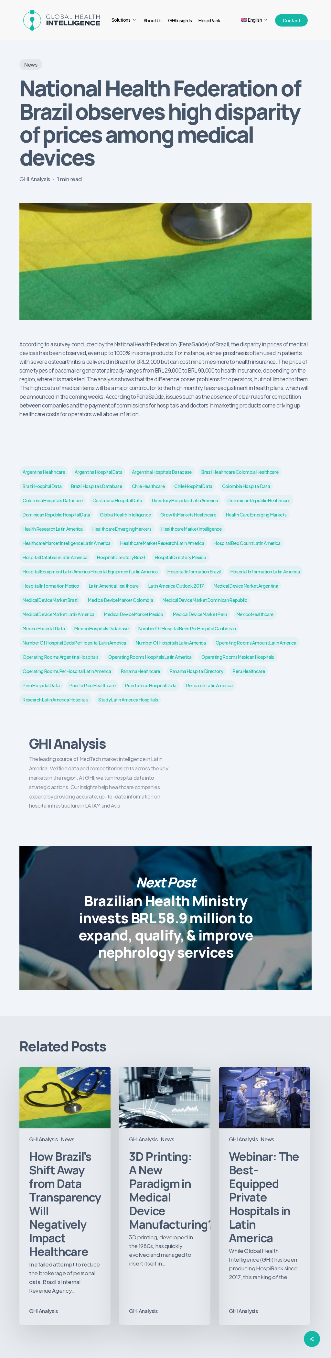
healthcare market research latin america (162, 543)
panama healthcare (140, 671)
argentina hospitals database (161, 472)
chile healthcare (148, 486)
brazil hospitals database (96, 486)
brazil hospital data (42, 486)
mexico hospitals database (101, 628)
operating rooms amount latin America (256, 643)
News (30, 64)
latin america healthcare (114, 586)
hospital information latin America (265, 571)
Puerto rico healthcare (92, 685)
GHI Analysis (34, 178)
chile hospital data (193, 486)
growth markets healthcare (188, 514)
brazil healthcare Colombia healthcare (239, 472)
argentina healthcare (44, 472)
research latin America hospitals (56, 699)
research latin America (209, 685)
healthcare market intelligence (191, 529)
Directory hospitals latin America (185, 500)
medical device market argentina (246, 586)
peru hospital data (41, 685)
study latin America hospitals (128, 699)
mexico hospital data (44, 628)
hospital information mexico (51, 586)
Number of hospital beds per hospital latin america (74, 643)
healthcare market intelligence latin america (67, 543)
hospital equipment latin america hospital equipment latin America (90, 571)
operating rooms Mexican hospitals (237, 657)
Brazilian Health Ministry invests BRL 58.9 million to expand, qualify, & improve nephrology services (165, 918)
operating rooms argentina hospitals (61, 657)
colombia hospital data (246, 486)
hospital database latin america (55, 557)
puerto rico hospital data (150, 685)
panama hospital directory (196, 671)
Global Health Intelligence (125, 514)
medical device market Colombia (120, 600)
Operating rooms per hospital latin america (67, 671)
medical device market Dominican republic (205, 600)
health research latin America (53, 529)
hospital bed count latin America (247, 543)
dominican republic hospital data (56, 514)
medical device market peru (200, 614)
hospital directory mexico (180, 557)
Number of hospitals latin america (171, 643)
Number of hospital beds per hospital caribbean (187, 628)
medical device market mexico (133, 614)
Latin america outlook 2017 (176, 586)
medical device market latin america (58, 614)
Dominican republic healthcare (259, 500)
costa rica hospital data (117, 500)
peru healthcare (249, 671)
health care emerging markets (256, 514)
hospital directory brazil (121, 557)
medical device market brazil (50, 600)
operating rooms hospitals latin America (150, 657)
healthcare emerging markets (122, 529)
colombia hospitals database (53, 500)
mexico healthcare (255, 614)
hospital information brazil (194, 571)
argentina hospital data (98, 472)
